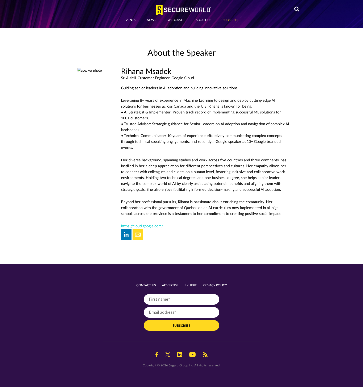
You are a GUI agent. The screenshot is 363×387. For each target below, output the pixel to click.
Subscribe (231, 20)
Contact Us (146, 285)
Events (129, 20)
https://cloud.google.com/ (142, 226)
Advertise (170, 285)
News (151, 20)
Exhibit (191, 285)
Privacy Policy (215, 285)
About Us (203, 20)
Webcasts (175, 20)
